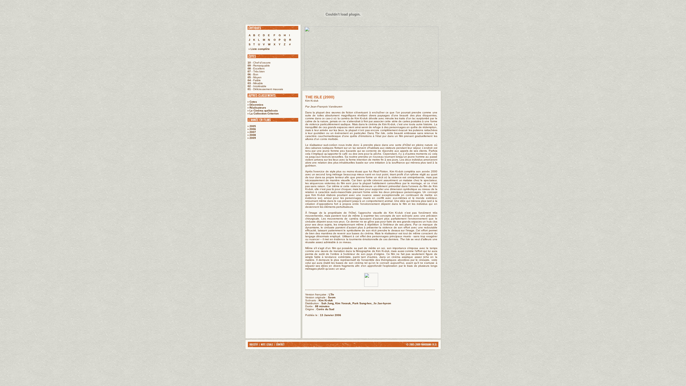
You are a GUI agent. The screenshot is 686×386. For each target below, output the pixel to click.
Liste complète (260, 48)
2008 (252, 134)
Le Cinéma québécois (263, 110)
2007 (252, 132)
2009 (252, 137)
